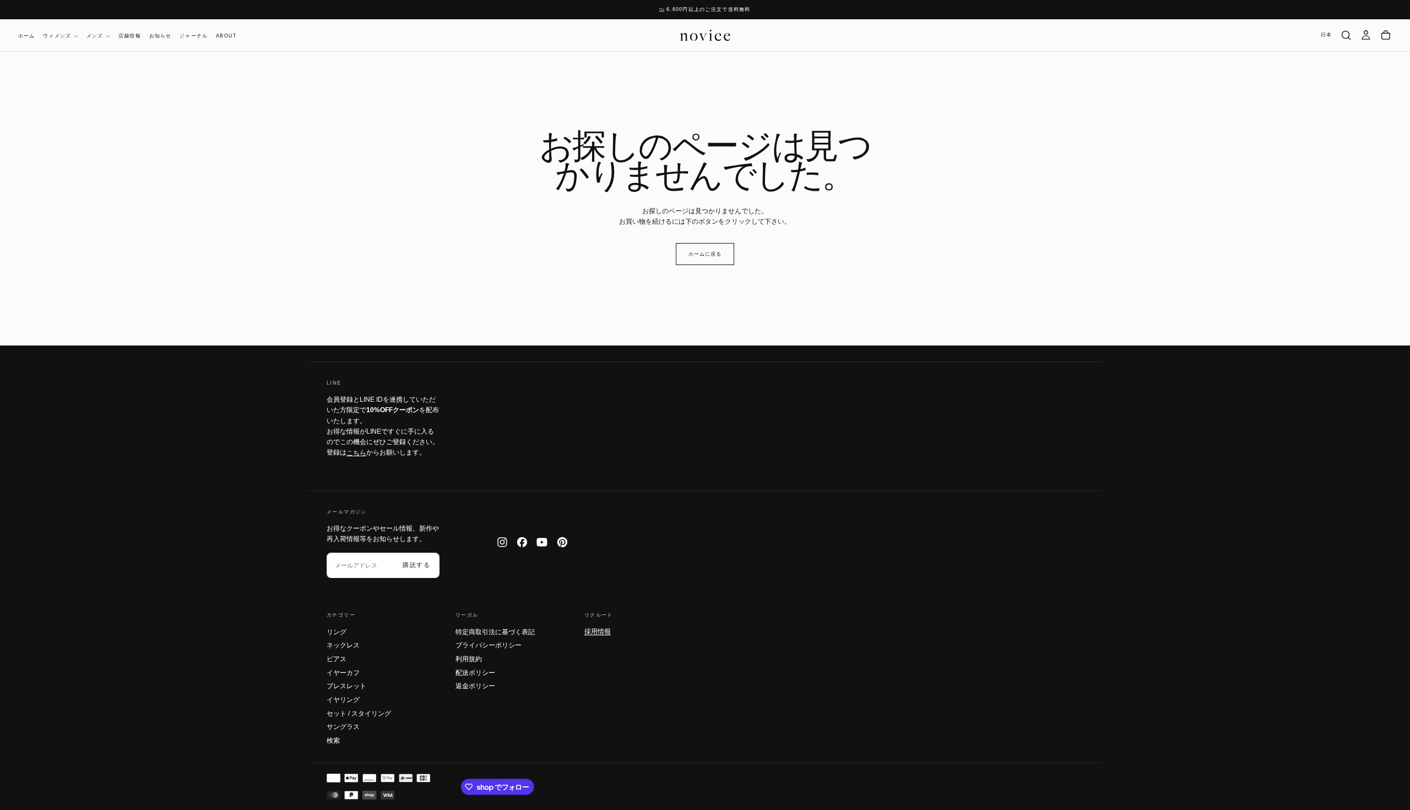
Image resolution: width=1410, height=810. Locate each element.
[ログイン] (1366, 35)
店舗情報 (129, 36)
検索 (333, 740)
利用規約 (468, 659)
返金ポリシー (475, 686)
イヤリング (343, 699)
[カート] (1386, 35)
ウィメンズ (57, 36)
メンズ (95, 36)
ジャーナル (194, 36)
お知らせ (160, 36)
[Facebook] (522, 542)
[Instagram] (502, 542)
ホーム (26, 36)
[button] (1326, 35)
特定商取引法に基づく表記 (495, 632)
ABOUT (226, 36)
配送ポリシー (475, 672)
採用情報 (597, 631)
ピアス (336, 659)
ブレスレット (346, 686)
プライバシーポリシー (488, 645)
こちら (356, 452)
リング (336, 632)
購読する (417, 564)
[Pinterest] (562, 542)
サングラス (343, 726)
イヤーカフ (343, 672)
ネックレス (343, 645)
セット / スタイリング (359, 713)
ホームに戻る (704, 254)
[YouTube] (542, 542)
